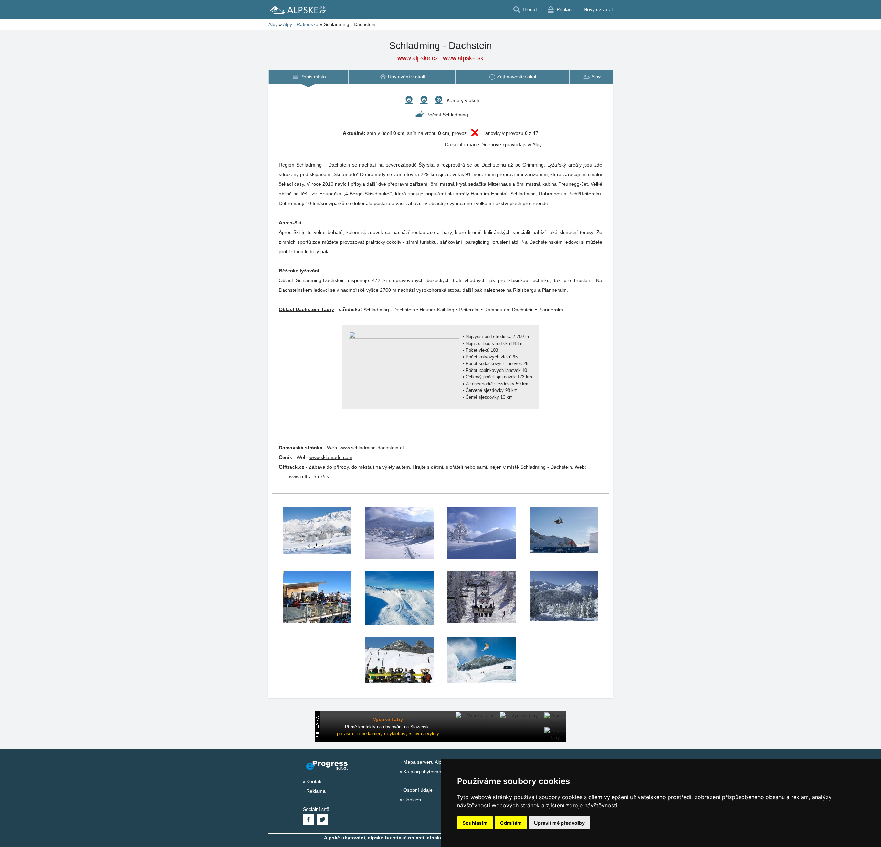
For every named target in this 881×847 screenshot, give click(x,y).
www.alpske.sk (463, 58)
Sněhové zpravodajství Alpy (512, 144)
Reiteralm (469, 309)
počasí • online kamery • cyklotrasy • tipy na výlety (388, 733)
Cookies (412, 799)
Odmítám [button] (511, 823)
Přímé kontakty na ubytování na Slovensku (388, 726)
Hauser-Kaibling (437, 309)
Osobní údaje (418, 790)
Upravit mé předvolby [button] (559, 823)
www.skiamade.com (330, 457)
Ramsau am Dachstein (509, 309)
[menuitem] (308, 77)
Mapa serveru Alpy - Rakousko (436, 762)
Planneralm (550, 309)
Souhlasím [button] (475, 823)
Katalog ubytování (423, 771)
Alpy (273, 24)
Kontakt (314, 781)
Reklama (316, 791)
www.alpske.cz (417, 58)
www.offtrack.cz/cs (309, 476)
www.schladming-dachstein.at (372, 447)
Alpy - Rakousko (300, 24)
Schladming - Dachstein (389, 309)
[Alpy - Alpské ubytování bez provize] (297, 9)
